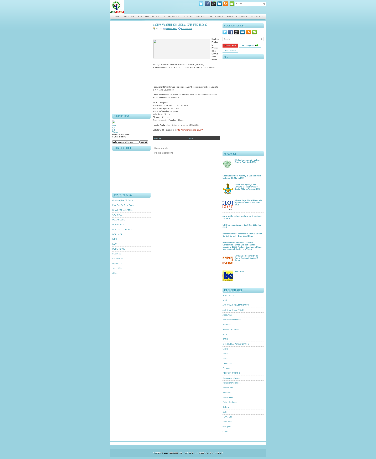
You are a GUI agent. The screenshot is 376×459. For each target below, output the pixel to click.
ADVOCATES (228, 295)
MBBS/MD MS (118, 249)
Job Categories (247, 46)
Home (117, 16)
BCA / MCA (117, 234)
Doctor (225, 354)
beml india (239, 271)
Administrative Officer (232, 320)
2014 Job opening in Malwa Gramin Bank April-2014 (247, 161)
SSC (224, 412)
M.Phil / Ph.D (118, 225)
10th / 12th (116, 268)
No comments (186, 29)
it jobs (225, 431)
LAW (114, 244)
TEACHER (227, 417)
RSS (114, 125)
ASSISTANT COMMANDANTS (236, 305)
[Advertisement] (131, 67)
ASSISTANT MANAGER (233, 310)
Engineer (226, 368)
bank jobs (227, 426)
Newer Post (157, 138)
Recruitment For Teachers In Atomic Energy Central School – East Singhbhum (242, 235)
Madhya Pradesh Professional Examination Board (180, 24)
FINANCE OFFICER (231, 373)
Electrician (227, 363)
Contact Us (257, 16)
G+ (113, 128)
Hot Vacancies (171, 16)
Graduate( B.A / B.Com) (122, 200)
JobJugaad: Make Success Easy (208, 453)
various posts (171, 29)
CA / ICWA (117, 215)
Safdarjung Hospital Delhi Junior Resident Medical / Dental (246, 258)
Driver (225, 358)
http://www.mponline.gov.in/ (190, 130)
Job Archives (230, 51)
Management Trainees (232, 383)
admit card (227, 422)
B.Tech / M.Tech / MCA (122, 210)
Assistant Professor (231, 329)
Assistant (227, 324)
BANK (225, 339)
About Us (129, 16)
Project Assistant (230, 402)
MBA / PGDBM (118, 220)
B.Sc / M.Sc (117, 259)
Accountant (227, 315)
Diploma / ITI (117, 263)
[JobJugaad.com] (141, 7)
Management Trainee (231, 378)
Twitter (115, 132)
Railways (226, 407)
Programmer (228, 397)
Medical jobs (228, 388)
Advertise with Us (237, 16)
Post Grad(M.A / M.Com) (123, 205)
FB (113, 130)
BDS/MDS (116, 254)
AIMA (225, 300)
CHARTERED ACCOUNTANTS (236, 344)
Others (115, 273)
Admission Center (148, 16)
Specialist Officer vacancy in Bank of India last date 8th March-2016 (242, 177)
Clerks (225, 349)
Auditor (226, 334)
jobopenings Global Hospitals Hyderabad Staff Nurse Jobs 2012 (248, 202)
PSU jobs (227, 392)
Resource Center (193, 16)
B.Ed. (114, 239)
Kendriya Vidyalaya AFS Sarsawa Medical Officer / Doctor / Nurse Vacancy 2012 (247, 187)
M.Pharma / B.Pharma (121, 229)
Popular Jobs (230, 45)
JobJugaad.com (176, 453)
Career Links (216, 16)
